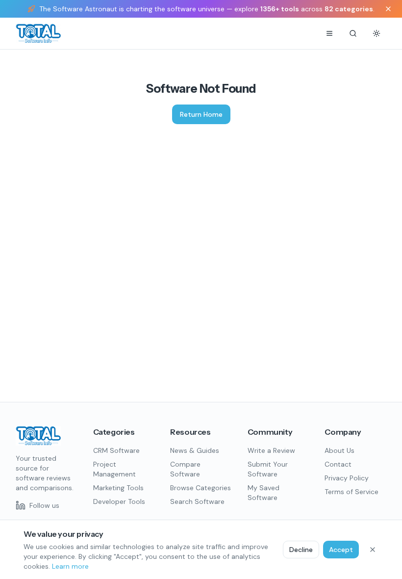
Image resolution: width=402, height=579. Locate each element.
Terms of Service (351, 491)
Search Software (197, 501)
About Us (339, 450)
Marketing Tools (118, 487)
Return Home (201, 114)
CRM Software (116, 450)
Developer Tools (119, 501)
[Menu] (329, 33)
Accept (341, 549)
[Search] (353, 33)
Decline (301, 549)
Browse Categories (200, 487)
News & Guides (194, 450)
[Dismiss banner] (388, 9)
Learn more (70, 566)
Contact (338, 464)
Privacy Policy (347, 478)
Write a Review (271, 450)
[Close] (372, 549)
